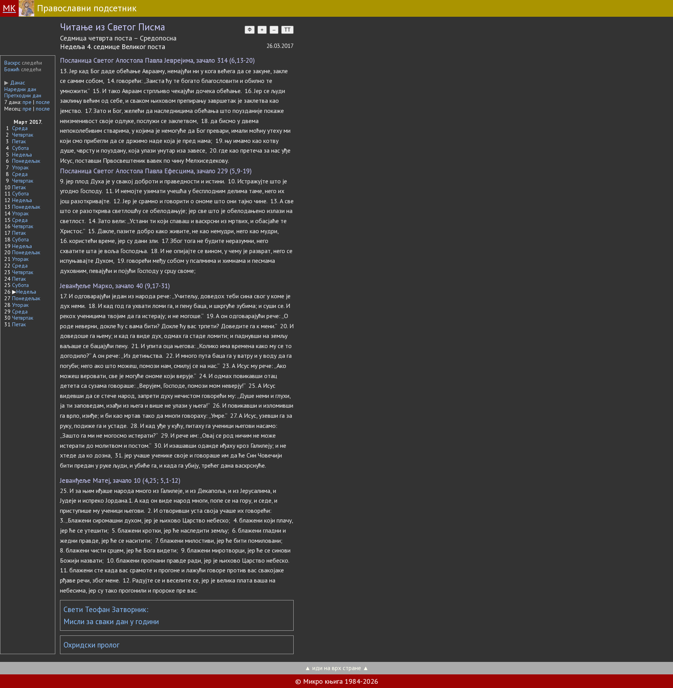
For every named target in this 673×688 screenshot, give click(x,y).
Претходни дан (22, 95)
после (43, 102)
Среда (20, 128)
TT (287, 30)
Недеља (22, 154)
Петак (19, 141)
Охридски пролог (91, 644)
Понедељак (26, 160)
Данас (14, 82)
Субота (20, 147)
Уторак (20, 167)
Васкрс (12, 62)
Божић (11, 69)
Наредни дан (20, 89)
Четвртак (22, 134)
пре (27, 102)
